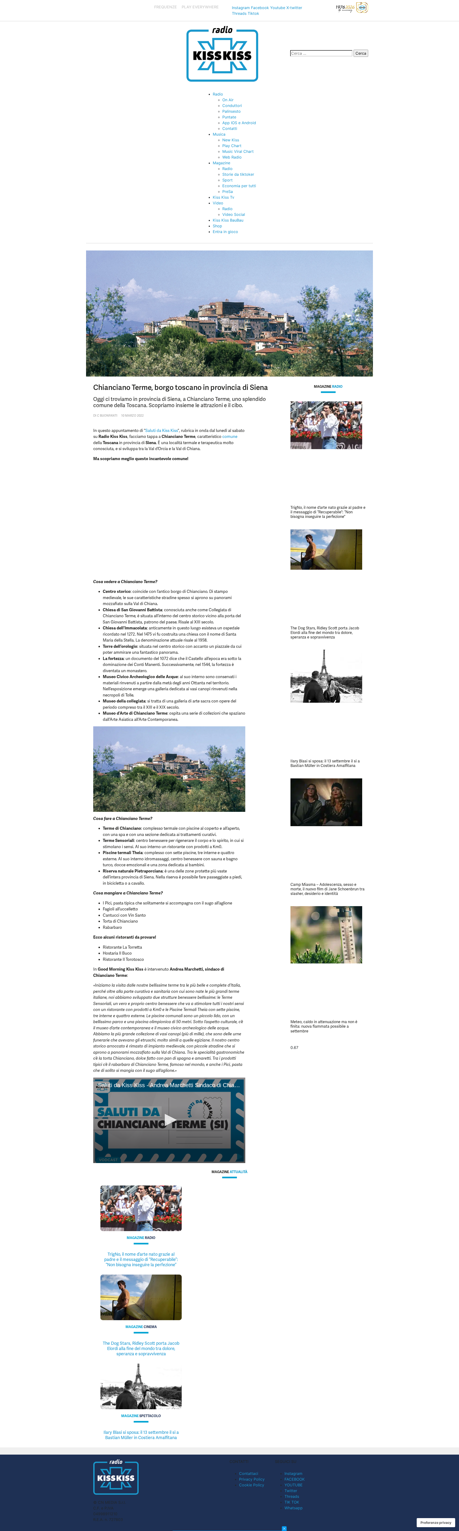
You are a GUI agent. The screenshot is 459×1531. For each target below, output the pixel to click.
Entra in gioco (225, 231)
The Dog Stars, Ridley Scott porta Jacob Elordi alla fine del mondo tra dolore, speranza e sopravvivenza (324, 633)
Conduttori (232, 105)
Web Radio (232, 157)
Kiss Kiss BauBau (228, 220)
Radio (218, 94)
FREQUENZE (165, 7)
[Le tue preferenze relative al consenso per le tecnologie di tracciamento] (436, 1522)
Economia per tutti (239, 185)
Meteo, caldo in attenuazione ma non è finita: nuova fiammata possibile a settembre (323, 1026)
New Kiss (230, 140)
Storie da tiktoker (238, 174)
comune (229, 436)
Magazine (221, 162)
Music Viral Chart (238, 151)
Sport (227, 180)
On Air (228, 99)
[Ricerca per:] (321, 53)
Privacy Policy (252, 1479)
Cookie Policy (251, 1485)
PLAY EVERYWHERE (200, 7)
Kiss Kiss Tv (223, 197)
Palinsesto (231, 111)
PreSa (227, 191)
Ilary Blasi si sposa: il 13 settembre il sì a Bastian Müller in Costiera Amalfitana (325, 763)
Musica (219, 134)
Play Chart (231, 145)
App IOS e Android (239, 122)
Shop (217, 225)
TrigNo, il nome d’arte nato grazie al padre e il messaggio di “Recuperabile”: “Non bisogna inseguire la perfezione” (328, 512)
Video (218, 203)
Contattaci (248, 1473)
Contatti (229, 128)
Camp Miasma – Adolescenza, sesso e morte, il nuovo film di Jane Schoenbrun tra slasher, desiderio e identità (327, 889)
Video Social (233, 214)
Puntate (229, 117)
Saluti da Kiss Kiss (161, 430)
